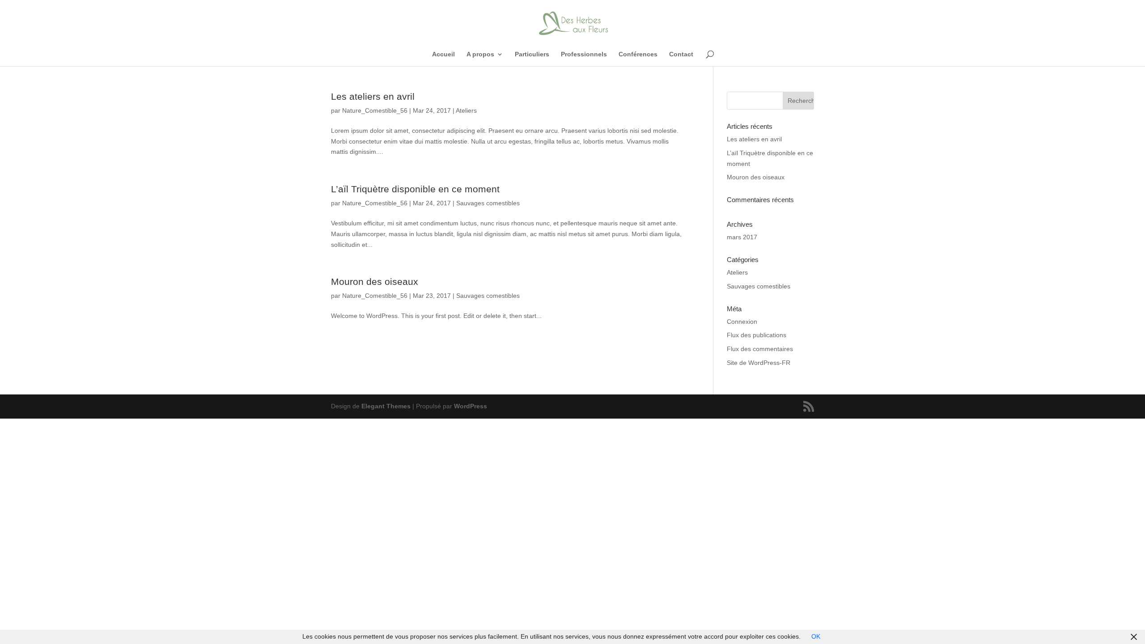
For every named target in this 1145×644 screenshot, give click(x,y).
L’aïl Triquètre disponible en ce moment (415, 189)
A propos (480, 54)
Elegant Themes (386, 406)
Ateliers (466, 110)
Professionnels (584, 54)
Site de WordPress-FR (758, 362)
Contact (681, 54)
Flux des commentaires (760, 348)
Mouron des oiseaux (374, 281)
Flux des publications (756, 335)
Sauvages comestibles (488, 203)
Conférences (638, 54)
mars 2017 (742, 237)
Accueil (443, 54)
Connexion (742, 321)
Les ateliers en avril (373, 96)
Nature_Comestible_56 (374, 110)
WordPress (470, 406)
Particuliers (532, 54)
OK (815, 636)
